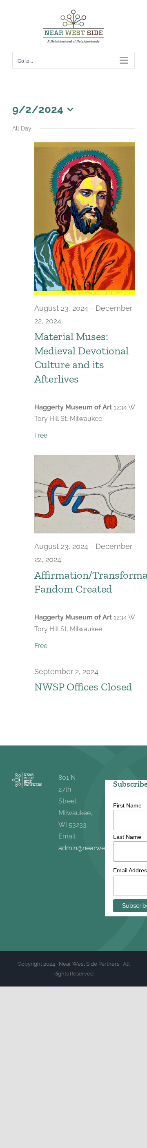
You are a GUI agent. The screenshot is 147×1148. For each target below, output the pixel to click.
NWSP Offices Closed (83, 686)
